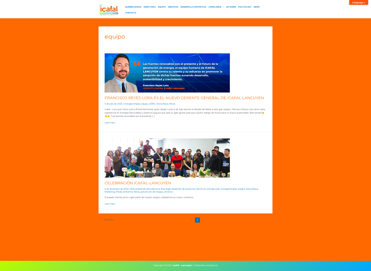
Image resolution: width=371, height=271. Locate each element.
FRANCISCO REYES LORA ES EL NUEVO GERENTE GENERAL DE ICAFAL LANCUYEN (184, 98)
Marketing (110, 192)
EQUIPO (162, 7)
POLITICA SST (244, 7)
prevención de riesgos (152, 192)
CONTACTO (130, 13)
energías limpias (132, 104)
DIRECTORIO (150, 7)
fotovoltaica (162, 104)
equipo (144, 104)
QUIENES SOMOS (133, 7)
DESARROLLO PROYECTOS (193, 7)
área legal (166, 189)
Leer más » (110, 122)
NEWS (257, 7)
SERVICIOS (173, 7)
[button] (222, 7)
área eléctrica (153, 189)
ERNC (152, 104)
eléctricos (201, 189)
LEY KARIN (231, 7)
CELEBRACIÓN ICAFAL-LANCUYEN (138, 183)
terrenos (168, 192)
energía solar (213, 189)
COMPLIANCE (214, 7)
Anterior (107, 219)
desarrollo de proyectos (183, 189)
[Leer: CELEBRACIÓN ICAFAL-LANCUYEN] (167, 158)
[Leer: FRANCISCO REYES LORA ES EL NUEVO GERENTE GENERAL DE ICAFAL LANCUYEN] (167, 72)
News (172, 104)
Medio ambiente (124, 192)
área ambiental (137, 189)
